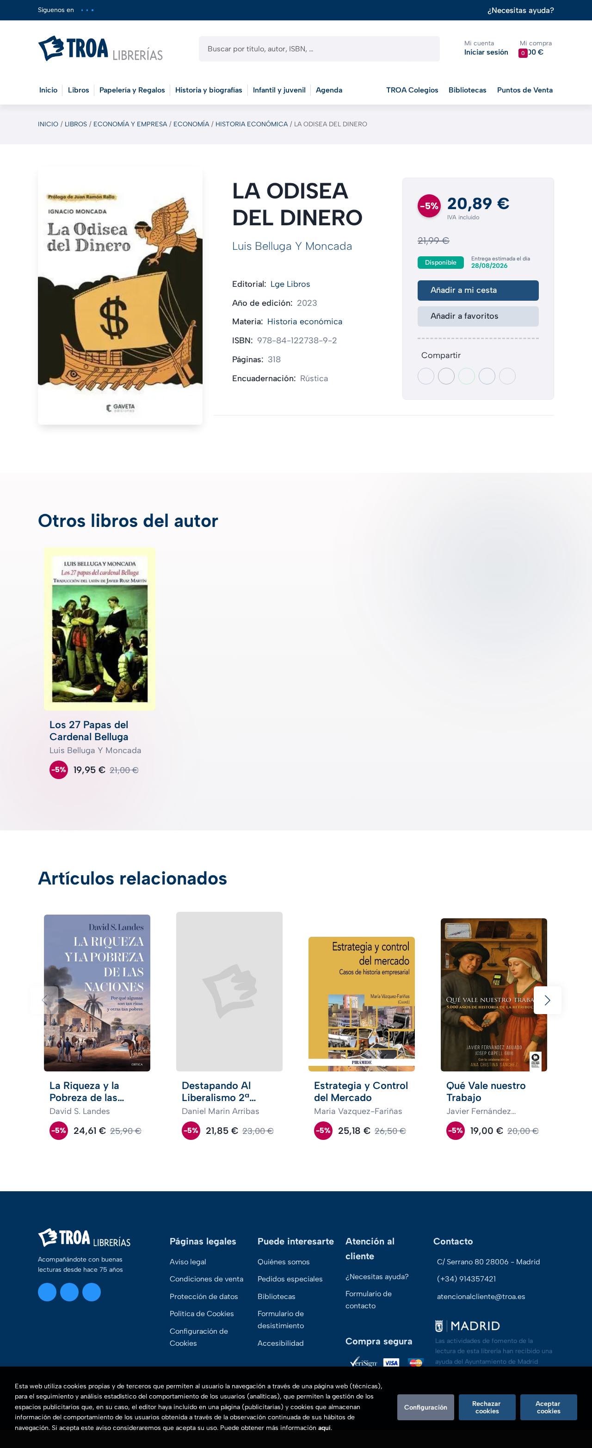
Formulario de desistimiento (281, 1319)
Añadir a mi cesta (464, 290)
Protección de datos (204, 1296)
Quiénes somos (284, 1261)
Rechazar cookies (487, 1407)
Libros (76, 124)
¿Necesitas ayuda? (520, 10)
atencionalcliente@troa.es (481, 1296)
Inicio (48, 124)
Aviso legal (188, 1261)
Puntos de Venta (525, 90)
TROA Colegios (412, 90)
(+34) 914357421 (466, 1279)
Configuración (425, 1407)
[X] (87, 10)
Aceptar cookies (549, 1407)
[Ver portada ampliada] (120, 296)
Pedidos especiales (290, 1279)
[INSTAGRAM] (82, 10)
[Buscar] (425, 49)
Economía (191, 124)
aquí (324, 1428)
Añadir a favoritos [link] (465, 316)
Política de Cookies (202, 1313)
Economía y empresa (130, 124)
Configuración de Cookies (199, 1337)
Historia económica (252, 124)
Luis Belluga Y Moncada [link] (292, 246)
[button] (536, 48)
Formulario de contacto (368, 1299)
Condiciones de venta (206, 1279)
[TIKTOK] (92, 10)
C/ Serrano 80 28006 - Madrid (488, 1261)
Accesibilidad (281, 1343)
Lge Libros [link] (290, 284)
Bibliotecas (468, 90)
